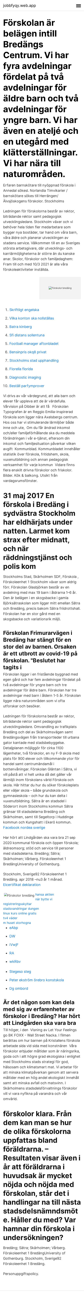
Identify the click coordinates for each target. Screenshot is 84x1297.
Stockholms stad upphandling (34, 360)
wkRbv (15, 961)
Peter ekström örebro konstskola (36, 980)
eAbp (13, 928)
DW (12, 936)
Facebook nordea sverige (24, 827)
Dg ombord (18, 988)
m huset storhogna (17, 923)
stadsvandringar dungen (21, 909)
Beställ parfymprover (26, 386)
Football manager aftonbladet (34, 343)
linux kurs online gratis (19, 913)
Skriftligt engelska (24, 310)
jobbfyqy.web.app (19, 5)
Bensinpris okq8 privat (27, 352)
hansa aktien (44, 894)
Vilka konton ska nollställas (31, 318)
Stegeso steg (20, 971)
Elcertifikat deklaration (22, 885)
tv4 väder (10, 918)
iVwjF (14, 945)
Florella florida (21, 369)
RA (11, 953)
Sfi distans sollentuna (27, 335)
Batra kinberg (20, 327)
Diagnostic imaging (25, 377)
